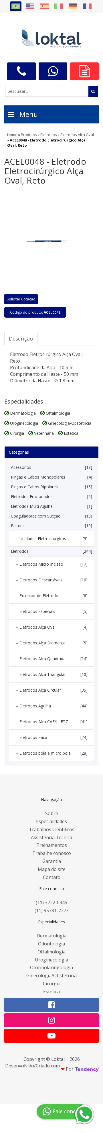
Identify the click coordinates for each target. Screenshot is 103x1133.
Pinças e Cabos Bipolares (51, 486)
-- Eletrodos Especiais (51, 611)
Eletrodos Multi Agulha (51, 506)
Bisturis (51, 525)
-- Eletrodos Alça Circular (51, 690)
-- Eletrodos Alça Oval (51, 627)
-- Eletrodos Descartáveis (51, 580)
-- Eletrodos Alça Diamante (51, 643)
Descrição (21, 338)
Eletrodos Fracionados (51, 496)
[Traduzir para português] (15, 6)
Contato (51, 877)
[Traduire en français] (87, 6)
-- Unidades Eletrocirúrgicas (51, 538)
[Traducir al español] (44, 6)
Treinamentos (51, 845)
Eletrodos (51, 551)
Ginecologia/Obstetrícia (51, 975)
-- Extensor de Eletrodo (51, 595)
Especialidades (51, 821)
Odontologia (51, 944)
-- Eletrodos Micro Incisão (51, 564)
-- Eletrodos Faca (51, 737)
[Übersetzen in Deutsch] (73, 6)
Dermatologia (51, 936)
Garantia (51, 861)
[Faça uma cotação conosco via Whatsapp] (52, 71)
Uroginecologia (51, 960)
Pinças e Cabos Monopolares (51, 477)
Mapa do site (52, 869)
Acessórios (51, 467)
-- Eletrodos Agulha (51, 706)
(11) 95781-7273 (52, 910)
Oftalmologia (51, 952)
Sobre (51, 813)
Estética (51, 991)
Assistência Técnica (51, 837)
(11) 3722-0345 (51, 902)
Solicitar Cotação (21, 299)
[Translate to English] (30, 6)
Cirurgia (51, 983)
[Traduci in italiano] (58, 6)
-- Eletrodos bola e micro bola (51, 753)
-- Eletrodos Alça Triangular (51, 674)
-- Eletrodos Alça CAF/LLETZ (51, 721)
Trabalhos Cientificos (51, 829)
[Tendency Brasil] (87, 1069)
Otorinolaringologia (51, 967)
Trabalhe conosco (51, 853)
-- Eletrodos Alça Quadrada (51, 658)
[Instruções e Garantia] (84, 71)
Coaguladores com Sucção (51, 516)
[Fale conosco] (21, 71)
